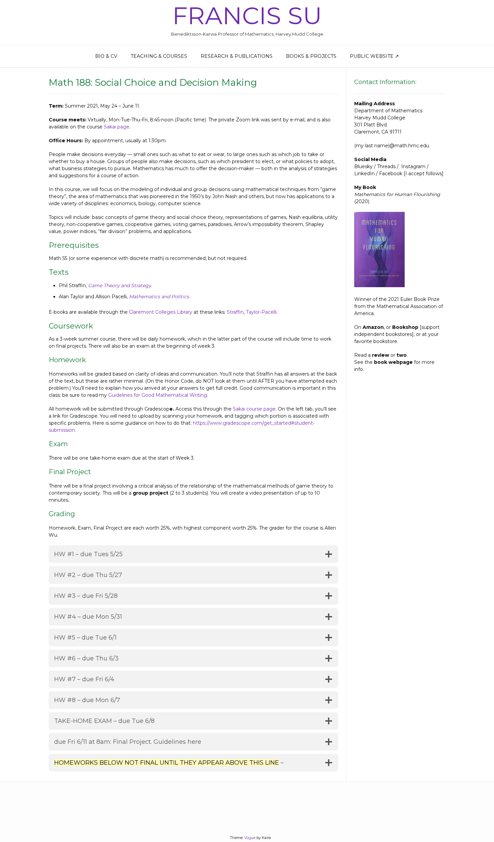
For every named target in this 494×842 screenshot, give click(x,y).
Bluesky (363, 166)
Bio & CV (106, 56)
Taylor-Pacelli (261, 312)
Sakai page (116, 127)
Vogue (249, 837)
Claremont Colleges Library (160, 312)
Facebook (390, 173)
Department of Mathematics (388, 111)
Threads (386, 166)
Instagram (413, 166)
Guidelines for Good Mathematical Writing (157, 395)
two (402, 355)
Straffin (235, 312)
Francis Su (247, 15)
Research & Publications (237, 56)
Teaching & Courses (159, 56)
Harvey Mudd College (379, 118)
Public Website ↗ (374, 56)
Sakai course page (254, 409)
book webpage (393, 362)
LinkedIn (364, 173)
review (380, 355)
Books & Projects (311, 56)
